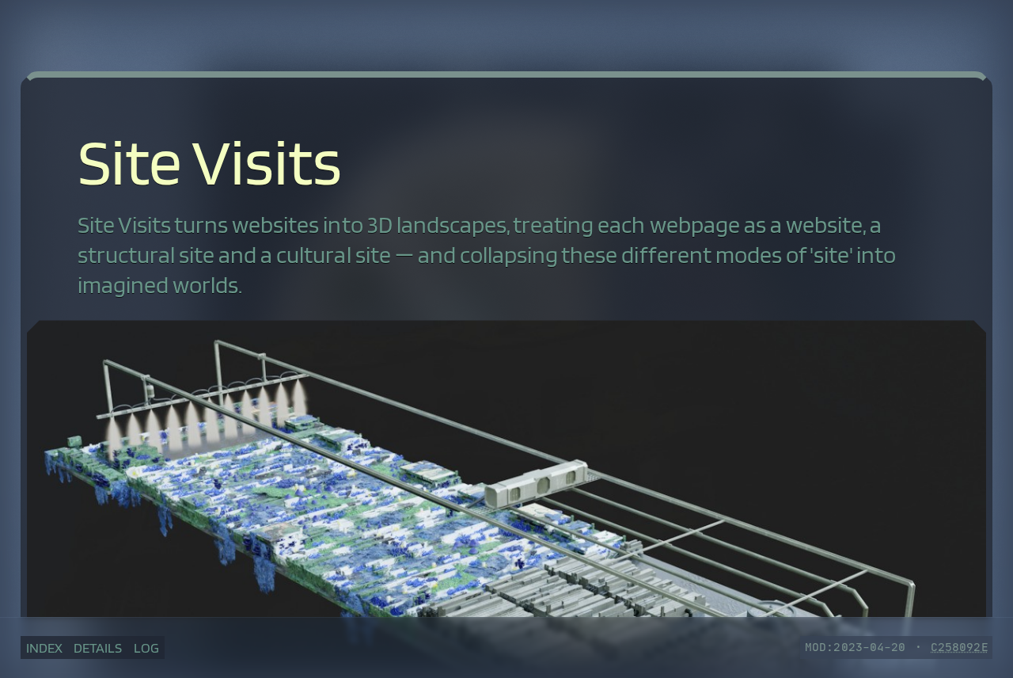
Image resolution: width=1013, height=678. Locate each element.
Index (44, 647)
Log (146, 647)
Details (98, 647)
